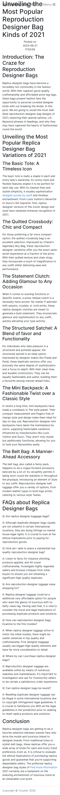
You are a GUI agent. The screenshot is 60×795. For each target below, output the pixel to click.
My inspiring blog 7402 (20, 4)
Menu (48, 4)
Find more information (43, 767)
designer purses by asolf (17, 195)
